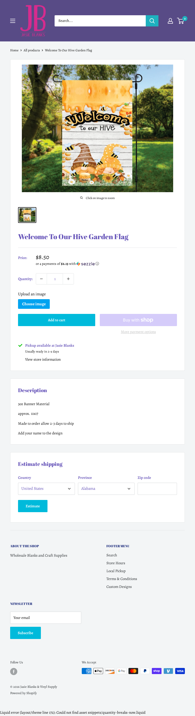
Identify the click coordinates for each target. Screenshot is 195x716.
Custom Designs (119, 586)
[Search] (152, 20)
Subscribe (25, 632)
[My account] (170, 21)
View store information (43, 359)
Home (14, 50)
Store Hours (115, 563)
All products (32, 50)
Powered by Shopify (23, 693)
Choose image (34, 304)
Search (111, 555)
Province (85, 477)
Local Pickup (116, 570)
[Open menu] (12, 21)
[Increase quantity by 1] (68, 278)
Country (24, 477)
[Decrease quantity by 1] (41, 278)
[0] (180, 21)
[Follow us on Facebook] (13, 671)
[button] (106, 263)
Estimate (33, 506)
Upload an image (32, 294)
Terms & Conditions (121, 578)
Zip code (144, 477)
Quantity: (25, 278)
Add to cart (56, 320)
